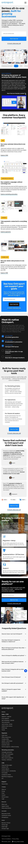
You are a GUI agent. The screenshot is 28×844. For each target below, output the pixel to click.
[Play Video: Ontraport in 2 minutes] (14, 102)
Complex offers (5, 739)
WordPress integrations (7, 776)
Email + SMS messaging (7, 754)
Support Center (5, 806)
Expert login (4, 826)
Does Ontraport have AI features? (14, 677)
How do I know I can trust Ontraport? (14, 634)
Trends (3, 730)
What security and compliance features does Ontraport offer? (14, 662)
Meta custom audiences (7, 758)
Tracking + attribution (7, 759)
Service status (5, 797)
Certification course (6, 815)
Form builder (5, 772)
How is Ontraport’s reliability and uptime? (14, 655)
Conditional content (6, 774)
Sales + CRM (5, 714)
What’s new (4, 804)
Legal (3, 799)
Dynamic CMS (5, 767)
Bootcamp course (6, 813)
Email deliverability (6, 756)
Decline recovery (6, 743)
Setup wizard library (6, 808)
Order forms (4, 735)
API (2, 778)
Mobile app (4, 728)
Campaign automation (7, 752)
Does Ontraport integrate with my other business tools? (14, 670)
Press (3, 793)
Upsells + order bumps (7, 741)
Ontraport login (5, 828)
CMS (3, 763)
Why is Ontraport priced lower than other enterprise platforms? (14, 648)
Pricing (3, 791)
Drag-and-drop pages (7, 765)
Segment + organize (6, 716)
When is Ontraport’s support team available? (14, 690)
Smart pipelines (5, 718)
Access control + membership (9, 771)
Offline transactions (6, 737)
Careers (3, 795)
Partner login (5, 824)
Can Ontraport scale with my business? (14, 683)
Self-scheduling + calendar (8, 720)
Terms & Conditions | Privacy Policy (10, 839)
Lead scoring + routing (7, 724)
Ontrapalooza (5, 817)
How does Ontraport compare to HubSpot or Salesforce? (14, 640)
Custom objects (5, 769)
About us (4, 789)
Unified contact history (7, 726)
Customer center (6, 744)
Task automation (6, 722)
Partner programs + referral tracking (10, 746)
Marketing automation (8, 750)
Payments (4, 733)
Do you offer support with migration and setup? (14, 697)
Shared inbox (5, 784)
